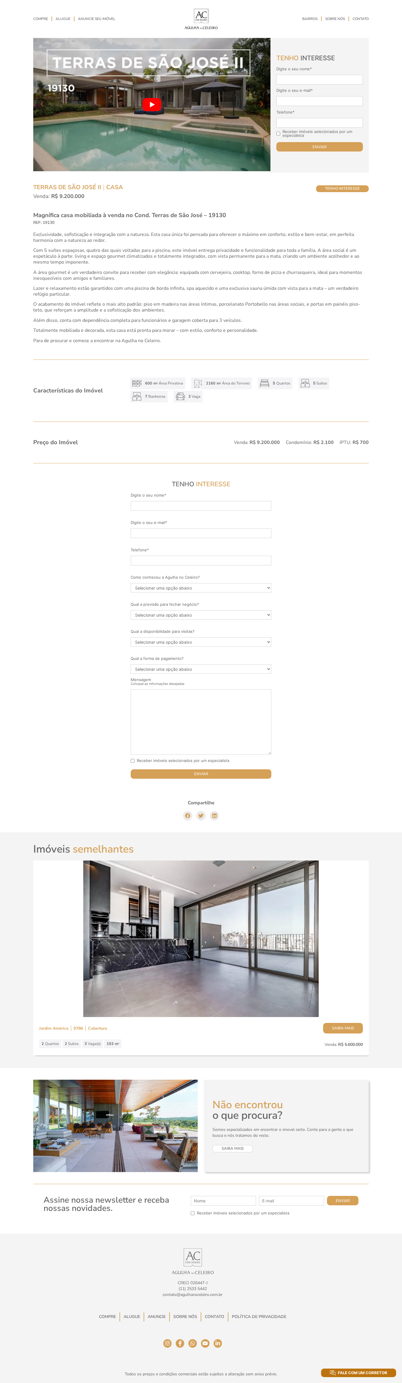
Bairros (310, 18)
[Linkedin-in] (218, 1343)
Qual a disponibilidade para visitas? (163, 631)
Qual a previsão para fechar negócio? (165, 604)
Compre (40, 18)
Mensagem (158, 681)
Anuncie (157, 1316)
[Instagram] (167, 1343)
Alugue (63, 18)
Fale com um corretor (362, 1372)
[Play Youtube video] (151, 104)
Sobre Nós (335, 18)
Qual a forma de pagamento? (157, 658)
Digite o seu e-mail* (294, 90)
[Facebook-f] (180, 1343)
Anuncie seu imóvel (96, 18)
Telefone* (285, 112)
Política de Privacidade (259, 1316)
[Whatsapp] (192, 1343)
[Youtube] (205, 1343)
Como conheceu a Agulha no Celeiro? (165, 577)
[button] (187, 816)
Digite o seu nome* (294, 69)
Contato (361, 18)
